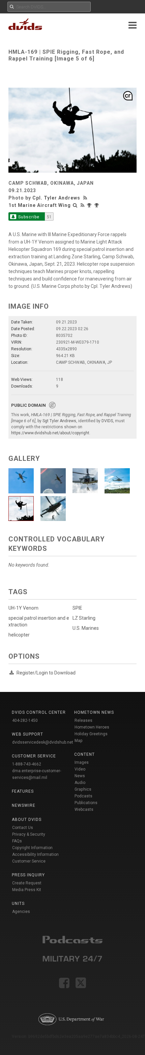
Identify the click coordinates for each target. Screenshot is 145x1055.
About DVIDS (26, 819)
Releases (83, 720)
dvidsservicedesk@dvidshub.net (42, 742)
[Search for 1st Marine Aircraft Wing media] (75, 205)
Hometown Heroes (92, 727)
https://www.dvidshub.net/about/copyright (50, 433)
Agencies (21, 911)
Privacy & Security (28, 834)
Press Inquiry (28, 875)
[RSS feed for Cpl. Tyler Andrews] (86, 198)
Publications (86, 802)
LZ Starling (83, 618)
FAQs (17, 841)
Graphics (83, 789)
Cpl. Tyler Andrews (56, 198)
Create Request (26, 883)
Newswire (23, 805)
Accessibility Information (35, 854)
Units (18, 903)
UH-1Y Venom (23, 608)
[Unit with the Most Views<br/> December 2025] (90, 205)
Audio (80, 782)
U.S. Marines (85, 628)
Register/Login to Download (46, 672)
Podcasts (83, 796)
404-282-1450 (25, 720)
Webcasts (84, 809)
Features (23, 791)
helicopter (19, 635)
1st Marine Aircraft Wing (39, 205)
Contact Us (22, 827)
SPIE (77, 608)
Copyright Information (32, 847)
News (80, 776)
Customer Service (29, 861)
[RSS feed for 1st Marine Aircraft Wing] (83, 205)
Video (80, 769)
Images (82, 762)
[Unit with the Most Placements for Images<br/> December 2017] (97, 205)
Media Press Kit (26, 889)
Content (84, 754)
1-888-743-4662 (26, 764)
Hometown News (94, 712)
